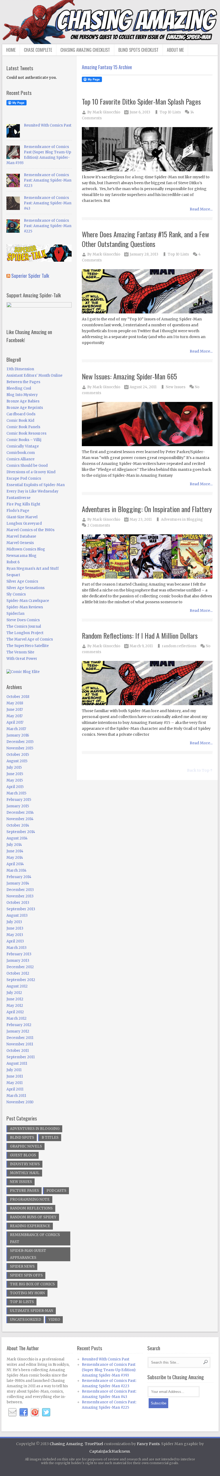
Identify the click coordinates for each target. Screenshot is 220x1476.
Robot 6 (13, 562)
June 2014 (14, 851)
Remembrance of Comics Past (35, 1238)
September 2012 (20, 980)
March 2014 (16, 870)
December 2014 (20, 812)
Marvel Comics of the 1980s (30, 530)
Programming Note (30, 1199)
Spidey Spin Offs (26, 1275)
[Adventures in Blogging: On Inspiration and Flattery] (147, 556)
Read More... (201, 209)
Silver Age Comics (22, 581)
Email (12, 1412)
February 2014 (18, 877)
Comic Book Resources (26, 433)
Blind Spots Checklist (138, 50)
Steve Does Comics (23, 620)
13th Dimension (20, 369)
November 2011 (19, 1044)
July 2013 (14, 922)
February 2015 (18, 799)
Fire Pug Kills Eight (23, 504)
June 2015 (14, 774)
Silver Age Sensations (25, 588)
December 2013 (20, 889)
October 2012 (17, 973)
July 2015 (14, 767)
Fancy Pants (148, 1443)
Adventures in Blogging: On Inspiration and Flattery (147, 509)
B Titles (50, 1137)
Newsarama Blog (21, 555)
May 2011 (14, 1083)
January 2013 (17, 960)
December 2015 (20, 741)
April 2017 (14, 722)
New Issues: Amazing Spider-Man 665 (129, 376)
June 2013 (14, 928)
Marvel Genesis (20, 543)
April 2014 (15, 864)
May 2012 (14, 1005)
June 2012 (14, 999)
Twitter (46, 1412)
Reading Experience (30, 1226)
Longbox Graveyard (24, 523)
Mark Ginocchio (106, 112)
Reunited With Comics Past (47, 125)
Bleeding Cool (18, 388)
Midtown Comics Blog (25, 549)
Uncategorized (25, 1319)
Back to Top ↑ (199, 770)
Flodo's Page (17, 510)
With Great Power (21, 658)
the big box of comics (32, 1284)
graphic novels (26, 1146)
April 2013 (15, 941)
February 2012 (18, 1025)
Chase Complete (38, 50)
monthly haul (24, 1173)
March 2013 (16, 947)
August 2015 (16, 761)
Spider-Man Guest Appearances (28, 1254)
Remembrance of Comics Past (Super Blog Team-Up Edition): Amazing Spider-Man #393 (109, 1370)
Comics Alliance (20, 459)
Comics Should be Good (27, 465)
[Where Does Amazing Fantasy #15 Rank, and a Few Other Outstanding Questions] (147, 291)
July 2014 (14, 844)
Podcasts (56, 1190)
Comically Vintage (22, 446)
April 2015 (15, 787)
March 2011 (16, 1095)
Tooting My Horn (27, 1293)
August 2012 (17, 986)
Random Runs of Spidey (33, 1217)
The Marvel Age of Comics (29, 639)
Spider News (22, 1266)
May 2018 (14, 703)
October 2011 (17, 1050)
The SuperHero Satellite (27, 645)
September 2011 (20, 1057)
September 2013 (20, 909)
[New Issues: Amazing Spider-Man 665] (147, 424)
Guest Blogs (23, 1155)
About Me (175, 50)
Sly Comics (16, 594)
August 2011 (16, 1063)
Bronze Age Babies (22, 401)
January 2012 (17, 1031)
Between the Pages (23, 382)
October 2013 (17, 902)
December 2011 (19, 1037)
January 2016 (17, 735)
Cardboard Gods (20, 414)
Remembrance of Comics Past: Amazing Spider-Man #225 (47, 226)
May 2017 (14, 716)
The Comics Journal (23, 626)
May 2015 (14, 780)
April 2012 (15, 1012)
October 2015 (17, 754)
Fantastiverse (18, 497)
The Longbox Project (24, 633)
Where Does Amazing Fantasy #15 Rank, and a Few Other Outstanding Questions (145, 239)
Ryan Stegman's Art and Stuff (32, 568)
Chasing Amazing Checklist (85, 50)
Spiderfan (15, 613)
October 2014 (17, 825)
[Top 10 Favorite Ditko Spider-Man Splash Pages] (147, 149)
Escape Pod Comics (23, 478)
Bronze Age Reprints (24, 407)
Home (11, 50)
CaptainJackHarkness (109, 1451)
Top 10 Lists (170, 112)
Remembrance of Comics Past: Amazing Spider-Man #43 (47, 203)
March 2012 (16, 1018)
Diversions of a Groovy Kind (31, 472)
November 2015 (19, 748)
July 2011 (13, 1070)
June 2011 (14, 1076)
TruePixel (94, 1443)
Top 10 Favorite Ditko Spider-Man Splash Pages (141, 101)
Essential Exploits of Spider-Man (35, 485)
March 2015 (16, 793)
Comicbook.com (20, 452)
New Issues (175, 387)
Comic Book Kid (20, 420)
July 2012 (14, 992)
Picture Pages (24, 1190)
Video (54, 1319)
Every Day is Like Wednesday (32, 491)
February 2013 (18, 954)
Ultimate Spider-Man (31, 1310)
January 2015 (17, 806)
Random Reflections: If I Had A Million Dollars (140, 635)
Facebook (23, 1412)
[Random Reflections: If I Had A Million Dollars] (147, 683)
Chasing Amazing (66, 1443)
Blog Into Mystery (22, 395)
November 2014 (20, 819)
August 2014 (17, 838)
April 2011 (14, 1089)
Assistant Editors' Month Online (34, 375)
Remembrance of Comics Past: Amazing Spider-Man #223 (47, 180)
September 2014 (20, 832)
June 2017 (14, 709)
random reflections (179, 646)
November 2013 (20, 896)
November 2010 (20, 1102)
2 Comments (98, 525)
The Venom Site (20, 652)
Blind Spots (22, 1137)
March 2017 (16, 729)
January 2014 (17, 883)
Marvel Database (21, 536)
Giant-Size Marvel (22, 517)
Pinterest (35, 1412)
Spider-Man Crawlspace (27, 600)
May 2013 (14, 935)
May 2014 (14, 857)
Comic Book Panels (23, 427)
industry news (25, 1164)
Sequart (13, 575)
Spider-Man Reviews (24, 607)
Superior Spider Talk (30, 275)
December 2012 (20, 967)
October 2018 (17, 696)
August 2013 (17, 915)
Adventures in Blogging (182, 519)
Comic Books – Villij (23, 440)
